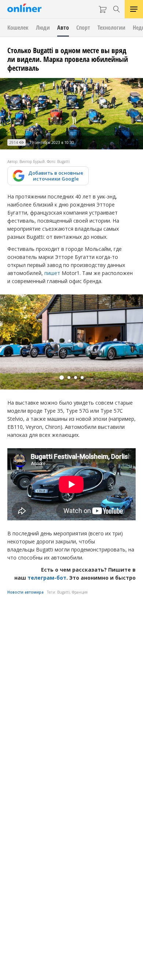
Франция (80, 592)
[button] (61, 377)
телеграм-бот (46, 577)
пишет (52, 273)
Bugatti (63, 592)
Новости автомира (25, 592)
